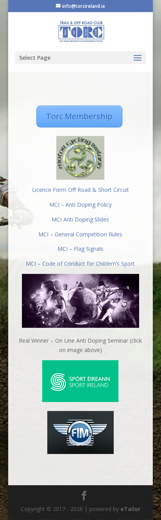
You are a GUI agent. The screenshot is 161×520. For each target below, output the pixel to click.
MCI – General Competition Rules (80, 234)
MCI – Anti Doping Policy (80, 204)
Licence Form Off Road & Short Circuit (80, 189)
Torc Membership (79, 116)
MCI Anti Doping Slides (80, 219)
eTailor (130, 509)
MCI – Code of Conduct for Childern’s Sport (80, 263)
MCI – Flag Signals (80, 248)
